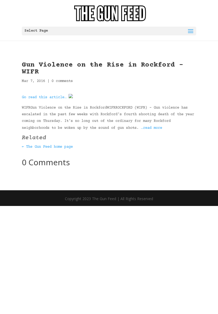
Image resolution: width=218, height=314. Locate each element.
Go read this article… (44, 97)
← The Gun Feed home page (47, 147)
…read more (151, 128)
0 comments (62, 81)
